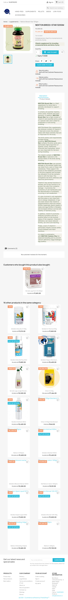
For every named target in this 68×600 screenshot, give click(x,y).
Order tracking (39, 576)
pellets (41, 11)
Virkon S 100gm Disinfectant (49, 422)
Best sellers (7, 581)
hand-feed (19, 11)
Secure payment (24, 587)
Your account (41, 573)
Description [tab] (43, 96)
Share (41, 61)
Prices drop (6, 576)
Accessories (20, 15)
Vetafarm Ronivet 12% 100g (49, 515)
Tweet (46, 61)
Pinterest (50, 61)
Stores (21, 594)
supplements (31, 11)
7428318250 (13, 2)
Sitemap (21, 592)
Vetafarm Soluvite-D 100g (18, 329)
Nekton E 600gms (18, 453)
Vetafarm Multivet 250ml (19, 422)
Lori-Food (57, 11)
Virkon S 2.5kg (49, 391)
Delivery (21, 576)
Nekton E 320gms (49, 546)
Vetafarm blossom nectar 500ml (18, 484)
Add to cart (50, 52)
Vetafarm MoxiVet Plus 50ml (18, 360)
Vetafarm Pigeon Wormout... (49, 360)
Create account (40, 581)
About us (22, 585)
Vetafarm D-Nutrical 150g (49, 329)
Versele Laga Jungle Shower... (19, 391)
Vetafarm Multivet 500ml (49, 453)
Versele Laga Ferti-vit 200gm (34, 291)
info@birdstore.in (57, 596)
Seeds (48, 11)
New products (7, 579)
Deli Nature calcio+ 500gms (49, 484)
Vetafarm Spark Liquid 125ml (18, 515)
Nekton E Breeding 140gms (19, 546)
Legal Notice (23, 579)
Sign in (37, 579)
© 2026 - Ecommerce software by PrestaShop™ (34, 598)
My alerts (38, 583)
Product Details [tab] (45, 99)
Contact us (22, 590)
